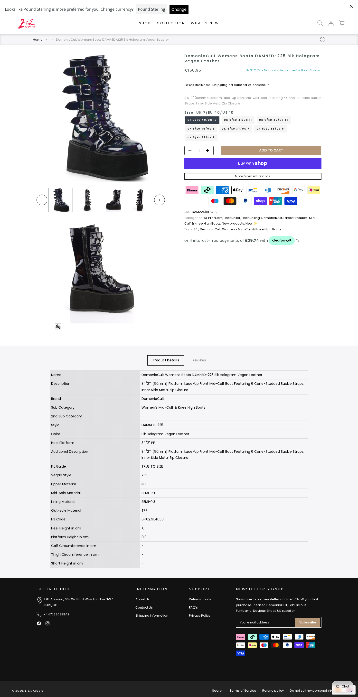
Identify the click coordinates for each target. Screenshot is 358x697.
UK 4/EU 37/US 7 (236, 129)
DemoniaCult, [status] (272, 218)
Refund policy (273, 690)
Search (218, 690)
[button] (320, 23)
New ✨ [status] (251, 223)
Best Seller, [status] (233, 218)
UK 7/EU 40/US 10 (202, 120)
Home (38, 39)
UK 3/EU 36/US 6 (201, 129)
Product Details (165, 360)
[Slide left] (42, 200)
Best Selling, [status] (251, 218)
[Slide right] (159, 200)
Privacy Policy (199, 615)
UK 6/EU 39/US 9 (201, 137)
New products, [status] (233, 223)
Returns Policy (200, 599)
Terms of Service (243, 690)
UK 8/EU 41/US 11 (238, 120)
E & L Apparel (35, 691)
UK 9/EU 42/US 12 (274, 120)
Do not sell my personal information (318, 690)
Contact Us (144, 607)
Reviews (199, 360)
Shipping (220, 85)
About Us (142, 599)
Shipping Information (151, 615)
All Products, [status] (204, 218)
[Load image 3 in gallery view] (114, 200)
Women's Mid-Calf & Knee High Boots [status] (251, 229)
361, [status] (192, 229)
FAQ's (193, 607)
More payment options (253, 176)
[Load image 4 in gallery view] (140, 200)
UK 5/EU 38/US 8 (270, 129)
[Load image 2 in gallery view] (87, 200)
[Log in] (330, 23)
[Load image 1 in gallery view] (60, 200)
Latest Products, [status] (296, 218)
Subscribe (307, 622)
